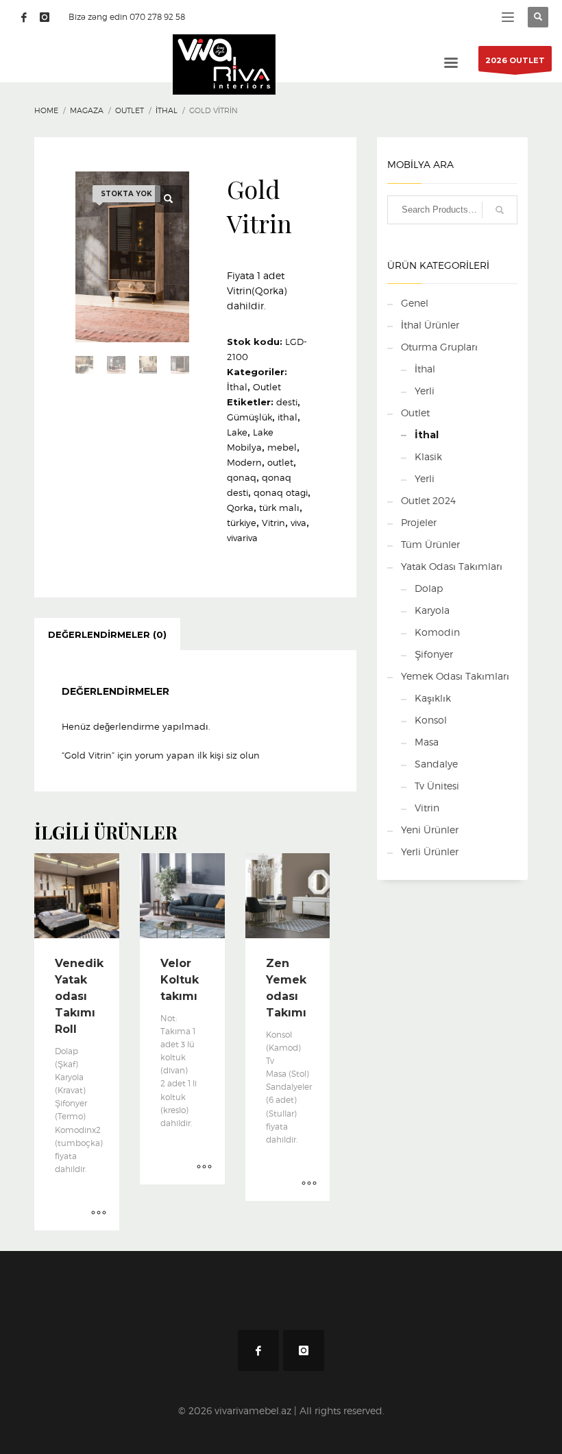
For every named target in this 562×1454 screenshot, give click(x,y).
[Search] (499, 209)
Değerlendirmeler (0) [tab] (107, 634)
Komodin (437, 632)
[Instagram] (44, 17)
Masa (427, 742)
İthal (237, 386)
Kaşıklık (433, 698)
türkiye (241, 522)
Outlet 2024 (428, 500)
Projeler (419, 522)
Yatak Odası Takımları (451, 566)
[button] (168, 199)
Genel (414, 303)
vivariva (242, 537)
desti (286, 401)
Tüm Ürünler (430, 544)
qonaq (241, 477)
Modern (244, 462)
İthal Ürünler (430, 325)
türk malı (279, 507)
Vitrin (273, 522)
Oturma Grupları (439, 347)
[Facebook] (24, 17)
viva (298, 522)
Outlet (267, 386)
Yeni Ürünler (430, 829)
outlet (280, 462)
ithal (287, 417)
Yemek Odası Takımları (455, 676)
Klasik (428, 456)
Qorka (240, 507)
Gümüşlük (249, 417)
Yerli (425, 390)
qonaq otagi (281, 492)
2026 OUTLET (515, 60)
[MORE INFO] (98, 1213)
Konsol (431, 720)
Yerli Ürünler (430, 851)
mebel (282, 447)
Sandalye (436, 764)
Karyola (432, 610)
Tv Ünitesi (437, 785)
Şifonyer (434, 654)
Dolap (429, 588)
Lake (237, 432)
